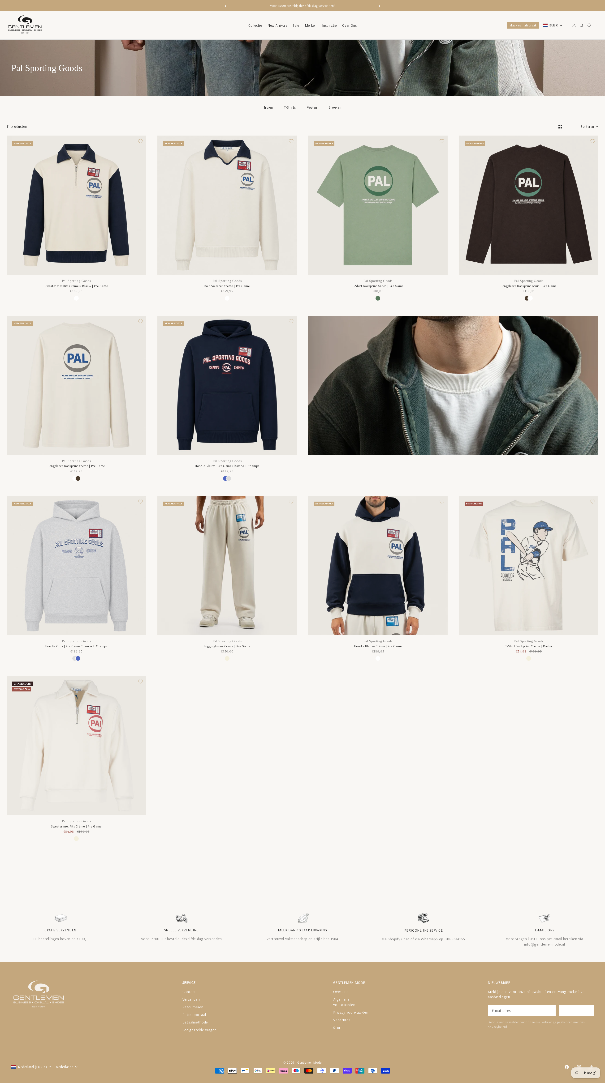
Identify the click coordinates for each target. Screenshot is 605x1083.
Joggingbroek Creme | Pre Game (227, 646)
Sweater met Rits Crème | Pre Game (76, 826)
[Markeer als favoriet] (140, 141)
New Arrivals (277, 25)
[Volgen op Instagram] (579, 1067)
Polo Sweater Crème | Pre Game (227, 286)
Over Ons (349, 25)
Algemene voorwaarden (344, 1002)
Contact (189, 991)
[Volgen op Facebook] (566, 1067)
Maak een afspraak (523, 25)
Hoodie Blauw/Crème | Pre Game (378, 646)
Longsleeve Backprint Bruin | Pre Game (529, 286)
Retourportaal (194, 1014)
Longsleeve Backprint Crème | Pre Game (76, 466)
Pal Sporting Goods (76, 281)
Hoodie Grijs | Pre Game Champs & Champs (76, 646)
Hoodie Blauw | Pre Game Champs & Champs (227, 466)
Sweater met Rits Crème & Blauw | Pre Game (76, 286)
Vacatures (341, 1019)
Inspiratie (329, 25)
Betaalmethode (195, 1022)
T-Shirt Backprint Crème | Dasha (528, 646)
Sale (296, 25)
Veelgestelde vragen (199, 1030)
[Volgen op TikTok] (591, 1067)
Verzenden (191, 999)
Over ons (340, 991)
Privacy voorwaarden (350, 1012)
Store (337, 1027)
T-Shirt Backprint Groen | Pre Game (377, 286)
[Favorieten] (589, 25)
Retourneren (192, 1007)
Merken (311, 25)
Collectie (255, 25)
